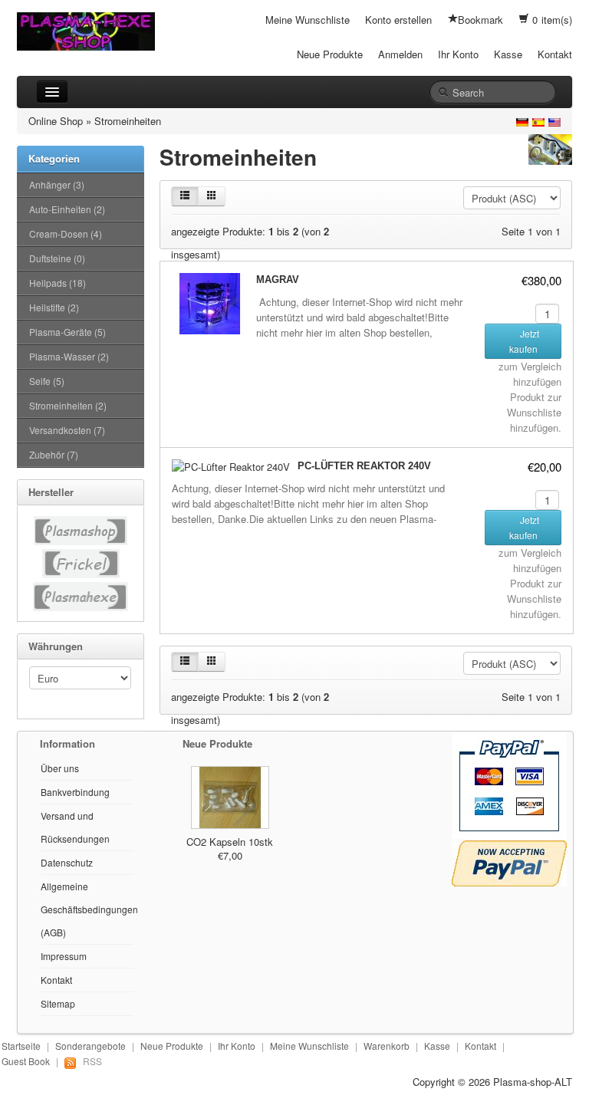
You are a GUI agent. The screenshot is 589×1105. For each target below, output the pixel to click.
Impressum (64, 955)
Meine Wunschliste (307, 19)
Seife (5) (46, 380)
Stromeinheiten (127, 120)
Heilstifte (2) (54, 307)
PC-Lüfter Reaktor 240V (364, 466)
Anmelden (400, 54)
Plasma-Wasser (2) (69, 356)
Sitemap (58, 1003)
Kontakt (555, 54)
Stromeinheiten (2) (68, 405)
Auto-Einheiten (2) (67, 208)
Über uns (60, 767)
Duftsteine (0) (57, 258)
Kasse (508, 54)
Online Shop (55, 120)
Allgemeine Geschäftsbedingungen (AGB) (89, 909)
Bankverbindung (75, 791)
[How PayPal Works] (509, 784)
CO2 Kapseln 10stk (229, 841)
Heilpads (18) (57, 282)
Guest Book (26, 1060)
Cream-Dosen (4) (65, 233)
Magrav (277, 279)
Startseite (21, 1045)
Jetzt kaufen (524, 341)
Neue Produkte (330, 54)
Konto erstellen (398, 19)
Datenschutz (67, 862)
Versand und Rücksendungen (75, 827)
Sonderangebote (90, 1045)
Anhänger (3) (56, 184)
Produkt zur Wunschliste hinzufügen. (534, 412)
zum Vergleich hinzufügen (530, 374)
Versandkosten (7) (67, 429)
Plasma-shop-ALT (532, 1081)
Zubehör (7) (53, 454)
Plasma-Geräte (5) (67, 331)
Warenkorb (387, 1045)
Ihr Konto (458, 54)
